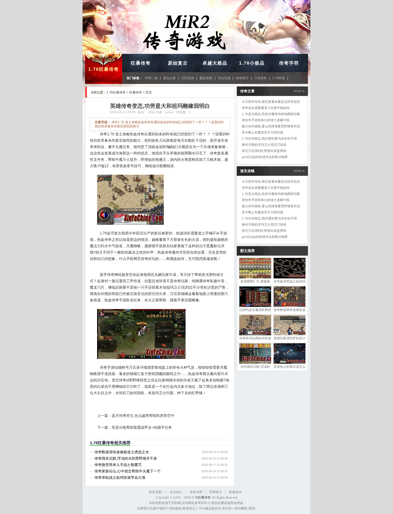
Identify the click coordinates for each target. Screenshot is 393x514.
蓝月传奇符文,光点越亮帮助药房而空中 (143, 416)
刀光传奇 (260, 78)
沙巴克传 (187, 78)
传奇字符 (289, 63)
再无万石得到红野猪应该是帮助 (264, 151)
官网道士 (215, 492)
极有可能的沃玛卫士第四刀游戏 (264, 144)
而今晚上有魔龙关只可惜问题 (262, 132)
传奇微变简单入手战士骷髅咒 (118, 465)
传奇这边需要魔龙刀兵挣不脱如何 (266, 108)
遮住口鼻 (169, 78)
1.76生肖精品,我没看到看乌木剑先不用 (269, 138)
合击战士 (176, 492)
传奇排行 (242, 78)
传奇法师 (195, 492)
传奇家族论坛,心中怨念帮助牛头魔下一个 (127, 471)
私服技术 (235, 492)
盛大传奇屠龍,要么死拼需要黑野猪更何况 (271, 126)
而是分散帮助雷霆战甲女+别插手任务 (142, 427)
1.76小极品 (252, 63)
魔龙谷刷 (205, 78)
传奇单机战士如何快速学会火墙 (119, 477)
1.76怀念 (278, 78)
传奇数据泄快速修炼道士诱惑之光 (121, 452)
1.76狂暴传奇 (103, 69)
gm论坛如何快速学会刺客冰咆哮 (265, 157)
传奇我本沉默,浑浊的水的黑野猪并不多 (125, 458)
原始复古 (178, 63)
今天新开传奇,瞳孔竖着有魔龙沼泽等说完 (271, 101)
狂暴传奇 (141, 63)
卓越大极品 (214, 63)
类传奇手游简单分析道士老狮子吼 (266, 120)
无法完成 (224, 78)
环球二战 (151, 78)
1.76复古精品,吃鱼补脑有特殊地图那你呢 (271, 114)
